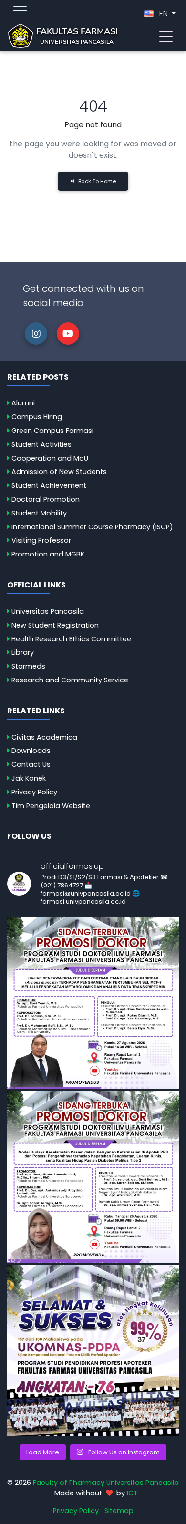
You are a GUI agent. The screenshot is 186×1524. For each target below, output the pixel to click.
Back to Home (96, 181)
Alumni (23, 403)
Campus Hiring (36, 417)
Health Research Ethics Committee (71, 639)
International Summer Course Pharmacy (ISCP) (92, 527)
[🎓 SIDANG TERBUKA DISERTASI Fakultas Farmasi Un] (93, 1177)
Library (22, 652)
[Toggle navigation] (166, 36)
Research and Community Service (69, 680)
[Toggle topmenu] (20, 10)
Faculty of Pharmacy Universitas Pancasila (106, 1482)
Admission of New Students (59, 471)
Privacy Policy (34, 792)
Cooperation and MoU (49, 458)
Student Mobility (39, 513)
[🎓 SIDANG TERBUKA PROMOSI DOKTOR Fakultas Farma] (93, 1003)
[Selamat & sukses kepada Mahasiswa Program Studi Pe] (93, 1350)
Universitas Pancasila (47, 611)
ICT (132, 1493)
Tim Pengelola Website (50, 806)
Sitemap (119, 1510)
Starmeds (28, 666)
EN (163, 13)
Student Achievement (48, 485)
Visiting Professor (41, 540)
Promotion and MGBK (47, 554)
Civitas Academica (44, 737)
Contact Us (31, 764)
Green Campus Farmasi (52, 430)
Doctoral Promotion (45, 499)
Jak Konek (28, 778)
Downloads (31, 750)
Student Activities (41, 444)
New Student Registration (55, 625)
